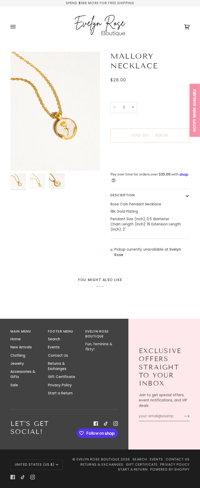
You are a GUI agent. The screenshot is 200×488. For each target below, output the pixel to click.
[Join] (183, 416)
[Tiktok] (105, 423)
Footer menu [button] (60, 331)
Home (15, 339)
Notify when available (194, 110)
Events (54, 347)
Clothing (17, 355)
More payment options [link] (130, 166)
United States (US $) (35, 464)
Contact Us (58, 355)
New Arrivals (21, 347)
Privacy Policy (60, 385)
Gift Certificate (61, 376)
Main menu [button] (20, 331)
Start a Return (60, 393)
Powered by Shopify (170, 469)
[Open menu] (18, 26)
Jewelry (17, 363)
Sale (14, 385)
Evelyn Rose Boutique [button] (97, 334)
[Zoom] (55, 111)
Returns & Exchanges (57, 366)
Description (122, 195)
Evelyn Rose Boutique (98, 459)
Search (54, 339)
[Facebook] (95, 423)
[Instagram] (115, 423)
